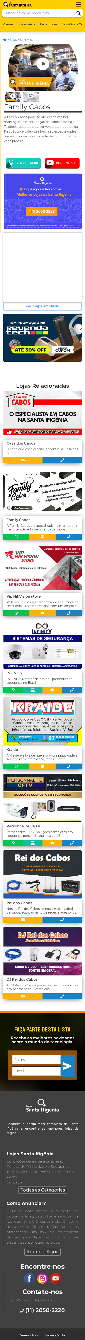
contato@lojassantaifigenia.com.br (31, 1300)
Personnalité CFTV (23, 826)
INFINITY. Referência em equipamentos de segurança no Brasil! (40, 681)
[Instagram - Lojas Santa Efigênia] (42, 1282)
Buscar (79, 13)
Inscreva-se (68, 1066)
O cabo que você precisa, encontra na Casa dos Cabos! (42, 451)
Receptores (48, 24)
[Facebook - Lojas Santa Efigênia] (29, 1282)
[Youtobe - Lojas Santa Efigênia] (55, 1282)
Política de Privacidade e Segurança (38, 1166)
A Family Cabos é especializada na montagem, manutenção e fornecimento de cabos (42, 527)
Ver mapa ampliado (42, 306)
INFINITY (14, 673)
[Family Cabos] (43, 90)
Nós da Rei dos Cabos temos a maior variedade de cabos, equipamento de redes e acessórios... (42, 910)
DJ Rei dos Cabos (22, 979)
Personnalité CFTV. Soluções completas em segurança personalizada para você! (40, 834)
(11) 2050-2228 (44, 1310)
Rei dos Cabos (19, 903)
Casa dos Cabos (21, 443)
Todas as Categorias (42, 1190)
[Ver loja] (32, 690)
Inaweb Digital (55, 1335)
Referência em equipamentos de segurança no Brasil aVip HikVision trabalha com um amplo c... (42, 604)
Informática (27, 24)
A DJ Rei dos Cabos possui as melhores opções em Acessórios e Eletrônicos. (42, 987)
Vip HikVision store (24, 596)
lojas (13, 40)
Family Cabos (19, 520)
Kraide (12, 750)
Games (8, 24)
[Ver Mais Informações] (22, 460)
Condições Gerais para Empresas (35, 1161)
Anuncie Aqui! (42, 1251)
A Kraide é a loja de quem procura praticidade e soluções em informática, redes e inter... (42, 757)
